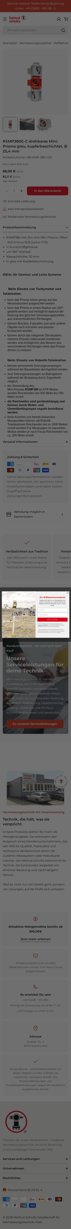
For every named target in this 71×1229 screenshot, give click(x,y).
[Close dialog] (68, 593)
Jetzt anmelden (52, 619)
